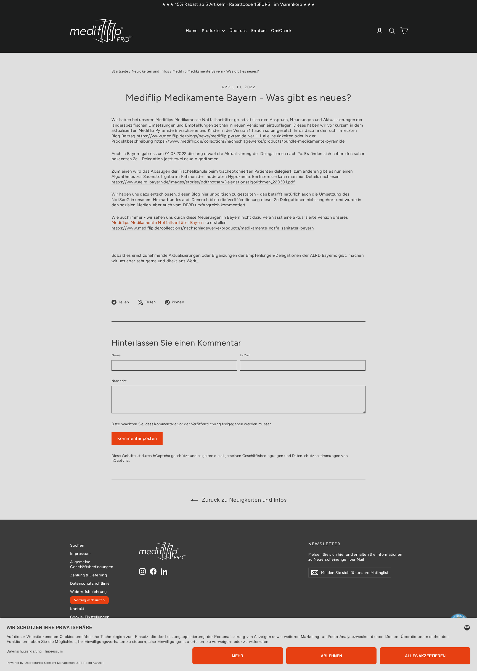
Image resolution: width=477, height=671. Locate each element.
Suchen (77, 545)
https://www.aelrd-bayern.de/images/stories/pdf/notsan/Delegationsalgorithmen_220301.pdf (203, 182)
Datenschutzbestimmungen (316, 455)
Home (192, 30)
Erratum (259, 30)
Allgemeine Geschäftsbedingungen (91, 564)
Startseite (120, 71)
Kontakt (77, 608)
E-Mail (245, 355)
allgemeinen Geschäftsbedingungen (252, 455)
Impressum (80, 553)
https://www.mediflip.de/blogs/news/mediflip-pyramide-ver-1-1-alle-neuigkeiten (214, 135)
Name (116, 355)
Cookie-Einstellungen (90, 617)
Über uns (238, 30)
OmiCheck (281, 30)
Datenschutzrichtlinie (90, 583)
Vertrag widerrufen (89, 600)
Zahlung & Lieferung (88, 575)
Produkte (211, 30)
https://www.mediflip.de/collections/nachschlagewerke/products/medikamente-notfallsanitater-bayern (213, 228)
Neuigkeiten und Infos (150, 71)
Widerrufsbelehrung (88, 591)
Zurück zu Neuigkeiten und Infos (243, 499)
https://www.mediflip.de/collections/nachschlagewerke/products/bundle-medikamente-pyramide (249, 141)
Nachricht (119, 381)
